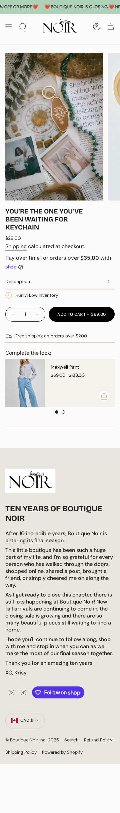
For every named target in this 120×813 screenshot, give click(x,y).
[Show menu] (8, 27)
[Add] (104, 396)
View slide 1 (56, 412)
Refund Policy (98, 740)
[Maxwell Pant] (25, 383)
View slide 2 (63, 412)
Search (71, 740)
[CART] (111, 27)
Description (17, 281)
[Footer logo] (30, 481)
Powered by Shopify (62, 752)
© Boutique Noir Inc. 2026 (32, 740)
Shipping (16, 246)
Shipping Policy (21, 752)
